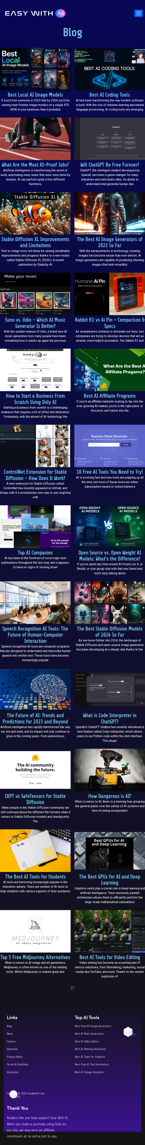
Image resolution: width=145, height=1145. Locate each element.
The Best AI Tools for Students (35, 877)
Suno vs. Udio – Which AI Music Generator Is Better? (35, 323)
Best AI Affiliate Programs (110, 396)
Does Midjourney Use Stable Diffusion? (35, 1109)
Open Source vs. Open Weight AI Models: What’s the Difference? (109, 556)
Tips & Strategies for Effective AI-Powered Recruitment (110, 1109)
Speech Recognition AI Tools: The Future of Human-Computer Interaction (35, 635)
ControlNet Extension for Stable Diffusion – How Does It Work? (35, 475)
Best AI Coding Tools (109, 95)
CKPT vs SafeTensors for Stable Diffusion (35, 799)
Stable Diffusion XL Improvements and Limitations (35, 242)
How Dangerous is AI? (109, 796)
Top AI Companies (35, 553)
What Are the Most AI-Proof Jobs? (35, 165)
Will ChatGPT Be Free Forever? (109, 165)
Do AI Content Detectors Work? (35, 1032)
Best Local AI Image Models (35, 95)
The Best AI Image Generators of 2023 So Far (110, 242)
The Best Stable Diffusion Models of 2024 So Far (110, 632)
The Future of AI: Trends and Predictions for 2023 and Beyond (35, 718)
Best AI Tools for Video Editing (109, 957)
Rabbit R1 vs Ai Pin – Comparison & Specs (110, 323)
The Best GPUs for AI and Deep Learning (109, 880)
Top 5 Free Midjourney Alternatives (35, 957)
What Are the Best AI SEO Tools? (109, 1032)
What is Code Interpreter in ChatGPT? (110, 718)
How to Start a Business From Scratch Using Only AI (35, 399)
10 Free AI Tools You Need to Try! (109, 472)
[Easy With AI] (35, 12)
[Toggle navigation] (138, 13)
